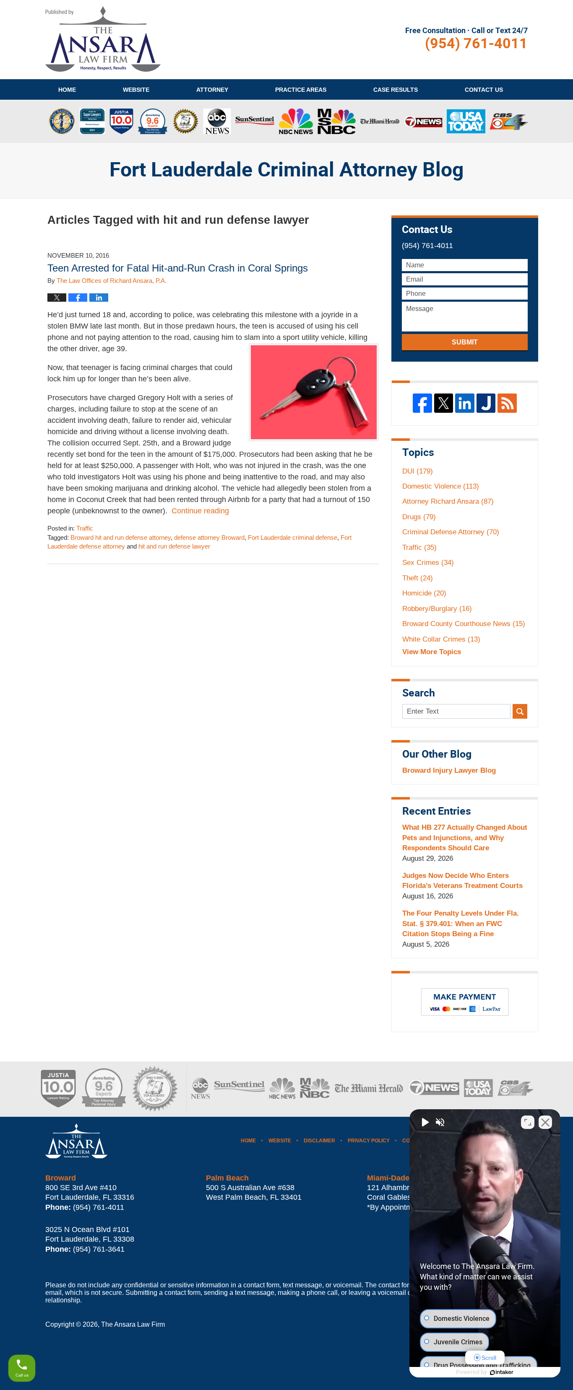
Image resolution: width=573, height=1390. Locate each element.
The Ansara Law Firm (133, 1324)
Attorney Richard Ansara (448, 501)
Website (136, 89)
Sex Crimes (428, 563)
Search (520, 711)
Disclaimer (319, 1141)
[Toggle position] (527, 1122)
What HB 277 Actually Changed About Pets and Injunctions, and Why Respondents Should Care (464, 837)
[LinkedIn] (464, 403)
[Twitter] (443, 403)
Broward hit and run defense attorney (120, 537)
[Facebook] (422, 403)
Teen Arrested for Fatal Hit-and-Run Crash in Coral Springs (177, 268)
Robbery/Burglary (437, 609)
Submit (465, 342)
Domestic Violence (440, 486)
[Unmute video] (424, 1122)
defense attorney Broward (209, 537)
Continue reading (200, 511)
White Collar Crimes (441, 639)
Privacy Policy (369, 1141)
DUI (417, 471)
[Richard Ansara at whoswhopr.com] (154, 1089)
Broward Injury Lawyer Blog (449, 770)
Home (67, 89)
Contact (484, 89)
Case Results (395, 89)
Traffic (84, 528)
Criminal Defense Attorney (450, 532)
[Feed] (507, 403)
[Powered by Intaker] (501, 1372)
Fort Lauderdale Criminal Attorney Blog (103, 39)
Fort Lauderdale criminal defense (292, 537)
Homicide (424, 593)
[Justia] (486, 403)
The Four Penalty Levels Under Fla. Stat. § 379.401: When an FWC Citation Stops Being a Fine (460, 923)
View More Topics (431, 652)
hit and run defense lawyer (174, 546)
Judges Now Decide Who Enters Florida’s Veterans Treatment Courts (462, 881)
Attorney (212, 89)
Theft (417, 578)
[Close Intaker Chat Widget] (545, 1122)
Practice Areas (300, 89)
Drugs (419, 517)
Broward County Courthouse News (463, 624)
